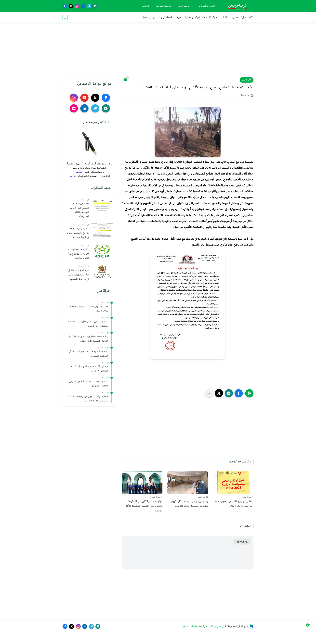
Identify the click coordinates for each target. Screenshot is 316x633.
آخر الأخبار (246, 80)
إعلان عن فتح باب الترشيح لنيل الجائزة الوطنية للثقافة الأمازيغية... (79, 210)
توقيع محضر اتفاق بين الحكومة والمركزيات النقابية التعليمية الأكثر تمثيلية (143, 506)
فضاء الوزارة (247, 17)
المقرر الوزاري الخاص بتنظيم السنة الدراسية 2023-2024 (234, 504)
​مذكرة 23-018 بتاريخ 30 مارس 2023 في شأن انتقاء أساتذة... (78, 254)
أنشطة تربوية (165, 17)
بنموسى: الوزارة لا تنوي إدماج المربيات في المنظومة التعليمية (88, 354)
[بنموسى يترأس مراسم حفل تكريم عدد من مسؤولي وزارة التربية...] (187, 482)
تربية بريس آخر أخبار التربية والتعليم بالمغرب (202, 626)
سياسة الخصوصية (163, 6)
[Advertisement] (158, 52)
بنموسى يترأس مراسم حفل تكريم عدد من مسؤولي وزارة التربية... (189, 504)
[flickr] (74, 108)
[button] (239, 393)
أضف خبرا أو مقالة (207, 6)
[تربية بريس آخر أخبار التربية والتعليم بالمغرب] (237, 6)
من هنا (79, 172)
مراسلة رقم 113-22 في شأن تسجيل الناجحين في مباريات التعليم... (78, 275)
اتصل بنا (145, 6)
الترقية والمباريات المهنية (187, 17)
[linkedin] (83, 6)
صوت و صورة (150, 17)
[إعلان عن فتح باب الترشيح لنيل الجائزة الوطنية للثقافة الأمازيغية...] (102, 205)
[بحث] (65, 17)
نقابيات (224, 17)
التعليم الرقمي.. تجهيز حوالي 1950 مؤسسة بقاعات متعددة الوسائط (88, 399)
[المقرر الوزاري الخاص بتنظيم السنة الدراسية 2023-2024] (233, 482)
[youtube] (84, 98)
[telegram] (89, 6)
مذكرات (234, 17)
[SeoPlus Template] (251, 626)
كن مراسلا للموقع (184, 6)
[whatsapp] (95, 6)
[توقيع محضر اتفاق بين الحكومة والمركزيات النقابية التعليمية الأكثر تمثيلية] (142, 482)
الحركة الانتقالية (210, 17)
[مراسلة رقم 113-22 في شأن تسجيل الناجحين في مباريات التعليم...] (102, 271)
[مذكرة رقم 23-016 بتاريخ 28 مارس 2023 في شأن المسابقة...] (102, 230)
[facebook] (65, 6)
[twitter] (71, 6)
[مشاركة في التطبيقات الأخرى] (209, 393)
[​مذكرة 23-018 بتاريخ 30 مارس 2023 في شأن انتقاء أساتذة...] (102, 251)
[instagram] (77, 6)
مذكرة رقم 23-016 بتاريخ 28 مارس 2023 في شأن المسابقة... (78, 233)
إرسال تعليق (242, 542)
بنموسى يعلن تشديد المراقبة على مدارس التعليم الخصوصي (88, 384)
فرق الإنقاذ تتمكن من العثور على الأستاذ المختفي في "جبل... (89, 369)
